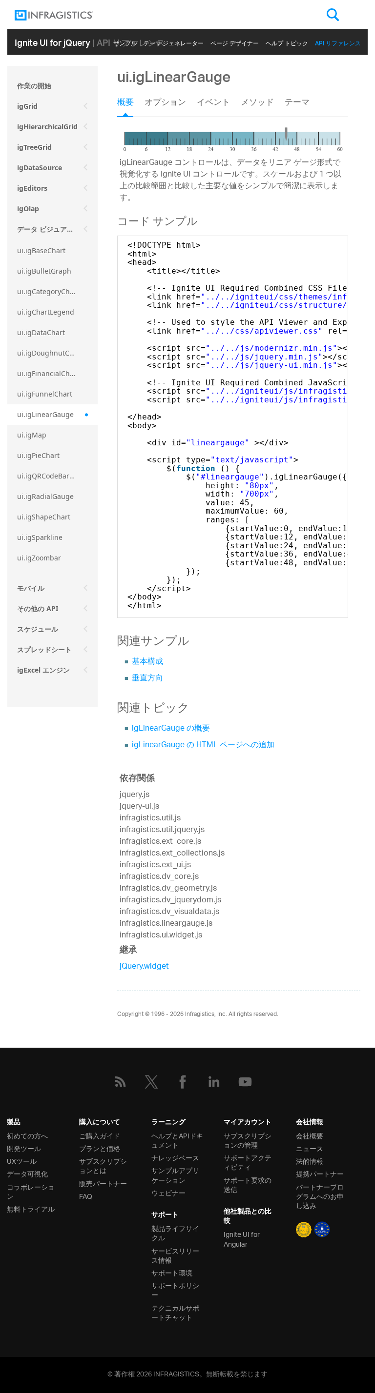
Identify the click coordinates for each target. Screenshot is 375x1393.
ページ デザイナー (234, 42)
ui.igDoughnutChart (50, 353)
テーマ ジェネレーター (174, 42)
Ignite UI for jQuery (52, 42)
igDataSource (39, 167)
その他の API (37, 608)
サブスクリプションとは (103, 1165)
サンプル (125, 42)
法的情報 (309, 1160)
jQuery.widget (144, 967)
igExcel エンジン (43, 670)
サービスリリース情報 (175, 1255)
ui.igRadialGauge (45, 496)
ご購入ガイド (99, 1135)
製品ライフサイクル (175, 1232)
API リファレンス (338, 42)
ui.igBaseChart (41, 250)
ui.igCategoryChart (48, 291)
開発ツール (24, 1148)
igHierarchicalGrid (47, 126)
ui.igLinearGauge (45, 414)
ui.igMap (31, 434)
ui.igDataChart (41, 332)
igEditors (32, 188)
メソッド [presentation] (257, 103)
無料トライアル (31, 1208)
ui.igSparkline (39, 537)
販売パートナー (103, 1183)
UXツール (22, 1160)
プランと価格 (99, 1148)
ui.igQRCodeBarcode (51, 475)
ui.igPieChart (38, 455)
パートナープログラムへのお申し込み (320, 1196)
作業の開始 (34, 85)
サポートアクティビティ (247, 1162)
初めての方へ (27, 1135)
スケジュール (37, 629)
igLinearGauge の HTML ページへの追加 (203, 745)
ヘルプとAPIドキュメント (177, 1140)
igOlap (28, 208)
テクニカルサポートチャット (175, 1312)
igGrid (27, 106)
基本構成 (147, 662)
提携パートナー (320, 1173)
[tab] (131, 106)
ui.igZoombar (39, 557)
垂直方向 (147, 679)
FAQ (85, 1196)
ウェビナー (168, 1192)
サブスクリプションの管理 (247, 1140)
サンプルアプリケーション (175, 1174)
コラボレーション (31, 1191)
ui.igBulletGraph (44, 271)
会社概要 (309, 1135)
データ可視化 (27, 1173)
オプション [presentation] (165, 103)
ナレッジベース (175, 1157)
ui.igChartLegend (45, 312)
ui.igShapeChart (43, 516)
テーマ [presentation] (297, 103)
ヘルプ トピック (287, 42)
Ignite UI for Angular (242, 1238)
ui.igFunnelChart (44, 393)
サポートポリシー (175, 1289)
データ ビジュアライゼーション (57, 229)
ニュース (309, 1148)
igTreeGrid (34, 147)
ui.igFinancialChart (48, 373)
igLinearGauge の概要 (171, 729)
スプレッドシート (44, 649)
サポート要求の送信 (247, 1184)
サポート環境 (171, 1272)
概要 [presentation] (125, 103)
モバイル (30, 588)
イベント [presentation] (213, 103)
